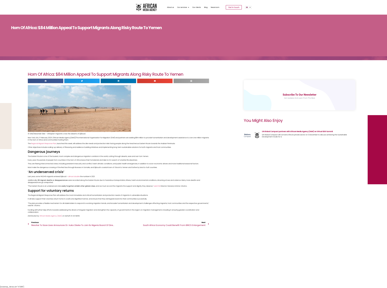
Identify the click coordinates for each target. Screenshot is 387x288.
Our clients (196, 7)
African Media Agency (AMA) (51, 216)
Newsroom (215, 7)
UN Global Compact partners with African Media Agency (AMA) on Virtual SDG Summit (297, 131)
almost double (74, 176)
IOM (158, 186)
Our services (182, 7)
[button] (45, 81)
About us (170, 7)
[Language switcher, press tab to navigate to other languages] (248, 7)
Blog (206, 7)
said (155, 186)
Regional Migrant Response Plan (43, 143)
